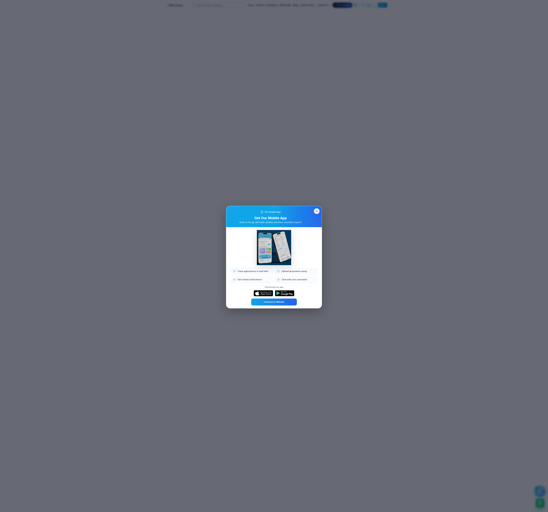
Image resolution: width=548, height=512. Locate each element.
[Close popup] (317, 211)
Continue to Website (274, 302)
